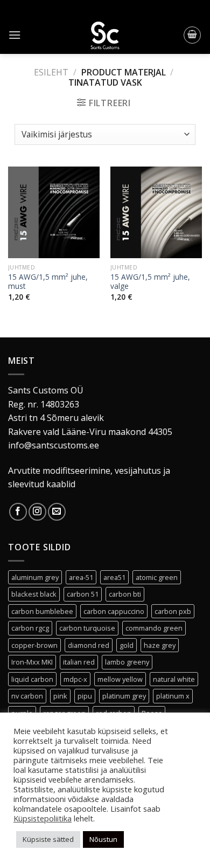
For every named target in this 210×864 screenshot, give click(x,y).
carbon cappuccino (113, 611)
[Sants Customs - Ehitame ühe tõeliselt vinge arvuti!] (105, 35)
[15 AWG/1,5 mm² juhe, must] (54, 212)
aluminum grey (35, 577)
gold (127, 645)
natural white (174, 679)
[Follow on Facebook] (18, 512)
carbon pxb (173, 611)
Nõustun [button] (103, 839)
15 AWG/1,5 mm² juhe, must (48, 281)
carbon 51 (83, 594)
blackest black (34, 594)
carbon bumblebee (42, 611)
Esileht (51, 72)
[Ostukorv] (192, 35)
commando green (154, 628)
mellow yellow (120, 679)
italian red (79, 662)
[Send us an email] (57, 512)
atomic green (157, 577)
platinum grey (124, 696)
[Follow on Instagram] (37, 512)
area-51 (81, 577)
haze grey (160, 645)
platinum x (173, 696)
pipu (85, 696)
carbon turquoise (87, 628)
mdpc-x (75, 679)
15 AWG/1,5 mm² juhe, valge (150, 281)
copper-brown (34, 645)
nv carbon (27, 696)
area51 (114, 577)
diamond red (88, 645)
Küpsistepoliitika (42, 818)
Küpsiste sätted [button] (48, 839)
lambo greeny (127, 662)
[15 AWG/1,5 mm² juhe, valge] (156, 212)
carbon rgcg (30, 628)
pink (60, 696)
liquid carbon (32, 679)
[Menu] (14, 35)
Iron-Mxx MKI (32, 662)
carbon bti (125, 594)
